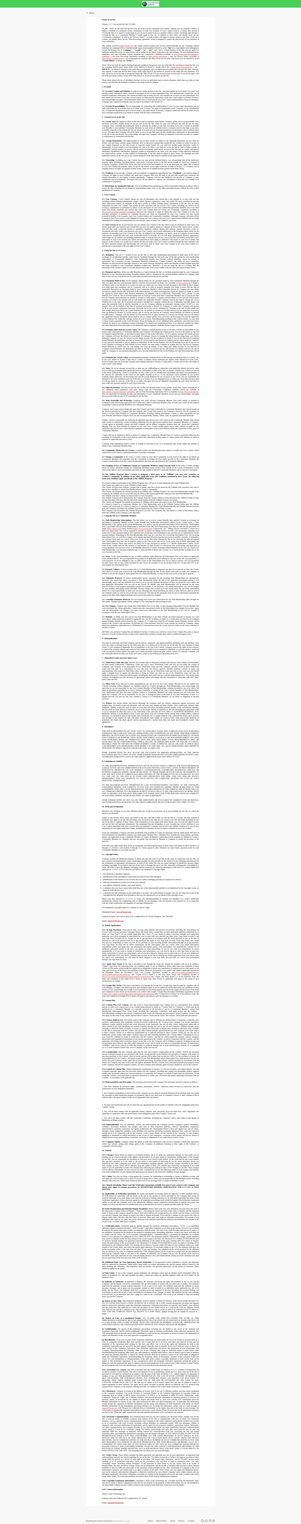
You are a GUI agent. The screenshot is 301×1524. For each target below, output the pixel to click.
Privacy (181, 1521)
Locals (126, 1521)
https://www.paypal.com (143, 529)
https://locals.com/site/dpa (158, 56)
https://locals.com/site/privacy (113, 59)
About (150, 1521)
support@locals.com (115, 921)
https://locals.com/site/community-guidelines (118, 212)
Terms (172, 1521)
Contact (191, 1521)
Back (91, 12)
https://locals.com (126, 46)
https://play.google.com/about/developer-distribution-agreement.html (129, 994)
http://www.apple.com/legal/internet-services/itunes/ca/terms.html (126, 977)
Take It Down (161, 1521)
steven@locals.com (123, 912)
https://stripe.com (184, 283)
